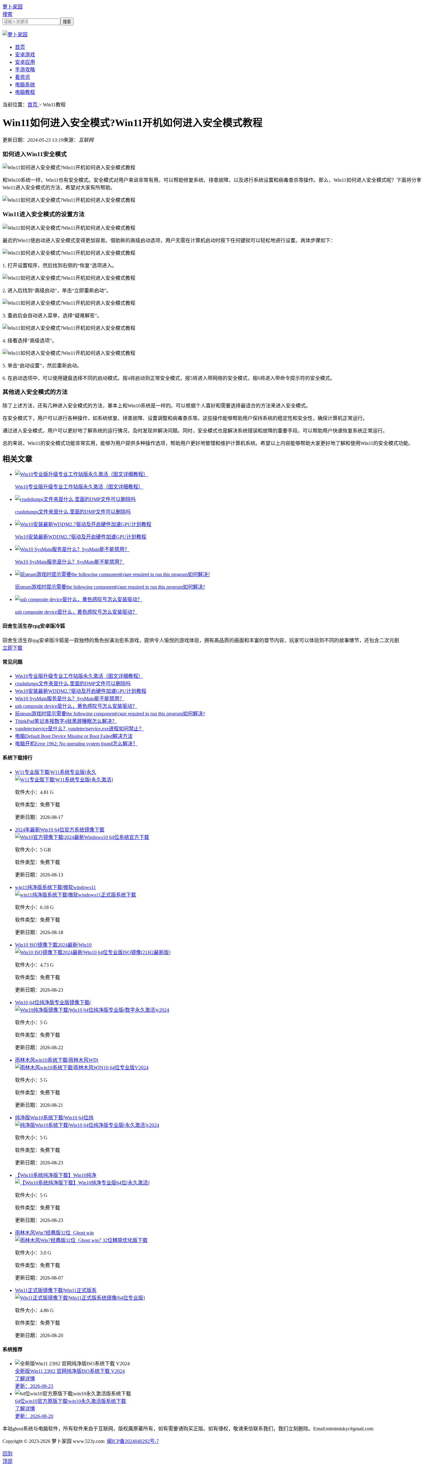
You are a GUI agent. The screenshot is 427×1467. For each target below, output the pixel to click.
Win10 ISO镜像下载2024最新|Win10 (53, 945)
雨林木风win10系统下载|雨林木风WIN (56, 1060)
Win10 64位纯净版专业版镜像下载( (53, 1002)
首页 (20, 47)
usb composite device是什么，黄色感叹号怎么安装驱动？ (76, 706)
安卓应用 (25, 62)
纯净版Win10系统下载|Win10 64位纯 (54, 1117)
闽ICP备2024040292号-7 (133, 1441)
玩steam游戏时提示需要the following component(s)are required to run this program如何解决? (110, 713)
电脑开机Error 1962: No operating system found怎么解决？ (76, 743)
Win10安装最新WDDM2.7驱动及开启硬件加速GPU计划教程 (80, 691)
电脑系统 (25, 84)
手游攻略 (25, 69)
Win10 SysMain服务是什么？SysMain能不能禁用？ (69, 698)
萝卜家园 (13, 6)
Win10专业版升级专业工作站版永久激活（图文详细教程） (79, 676)
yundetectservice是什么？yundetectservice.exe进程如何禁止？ (79, 728)
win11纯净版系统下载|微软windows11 (55, 887)
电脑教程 (25, 92)
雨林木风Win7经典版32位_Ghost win (54, 1232)
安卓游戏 (25, 54)
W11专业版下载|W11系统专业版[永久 (55, 772)
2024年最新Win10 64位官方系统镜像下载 (59, 829)
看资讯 (22, 77)
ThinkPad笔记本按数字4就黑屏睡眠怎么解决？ (66, 721)
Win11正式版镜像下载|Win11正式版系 (56, 1290)
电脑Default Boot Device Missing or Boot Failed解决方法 (74, 736)
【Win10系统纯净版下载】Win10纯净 (55, 1175)
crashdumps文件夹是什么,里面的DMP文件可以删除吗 (73, 683)
